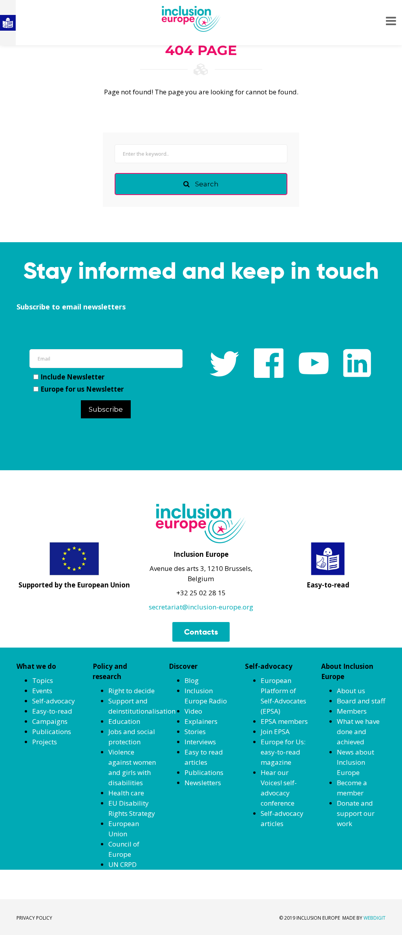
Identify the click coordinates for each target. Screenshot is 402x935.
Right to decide (131, 690)
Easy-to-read (52, 711)
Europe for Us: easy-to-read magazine (283, 752)
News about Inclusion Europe (355, 762)
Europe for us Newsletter (82, 389)
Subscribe (106, 409)
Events (42, 690)
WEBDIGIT (375, 918)
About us (351, 690)
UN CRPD (122, 864)
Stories (195, 731)
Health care (126, 792)
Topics (42, 680)
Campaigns (50, 721)
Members (352, 711)
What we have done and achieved (358, 731)
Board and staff (361, 700)
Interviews (200, 741)
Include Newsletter (72, 376)
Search (206, 184)
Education (124, 721)
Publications (51, 731)
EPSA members (284, 721)
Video (193, 711)
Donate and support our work (356, 813)
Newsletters (203, 782)
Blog (192, 680)
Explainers (201, 721)
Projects (44, 741)
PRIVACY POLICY (34, 918)
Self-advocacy (53, 700)
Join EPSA (275, 731)
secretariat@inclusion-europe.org (201, 606)
